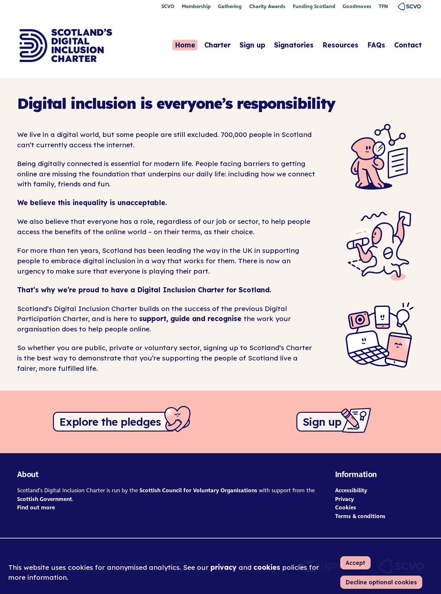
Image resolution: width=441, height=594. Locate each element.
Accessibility (351, 490)
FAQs (376, 45)
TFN (383, 6)
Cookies (345, 507)
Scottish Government (44, 499)
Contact (408, 45)
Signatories (293, 45)
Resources (340, 45)
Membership (196, 6)
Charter (217, 45)
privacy (223, 567)
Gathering (230, 6)
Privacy (344, 499)
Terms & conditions (360, 516)
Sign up (252, 45)
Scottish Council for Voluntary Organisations (198, 490)
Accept (355, 562)
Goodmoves (357, 6)
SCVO (167, 6)
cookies (266, 567)
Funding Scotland (314, 6)
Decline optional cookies (381, 582)
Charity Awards (267, 6)
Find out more (36, 507)
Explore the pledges (110, 421)
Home (185, 45)
